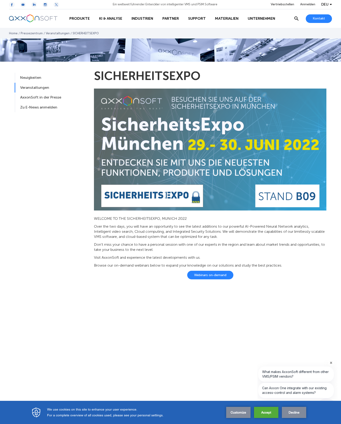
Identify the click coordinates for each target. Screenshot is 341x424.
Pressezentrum (32, 33)
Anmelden (307, 4)
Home (13, 33)
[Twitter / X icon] (56, 4)
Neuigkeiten (30, 77)
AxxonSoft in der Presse (40, 97)
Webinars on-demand (210, 275)
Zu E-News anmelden (38, 107)
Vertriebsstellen (282, 4)
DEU (324, 4)
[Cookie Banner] (170, 412)
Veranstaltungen (58, 33)
